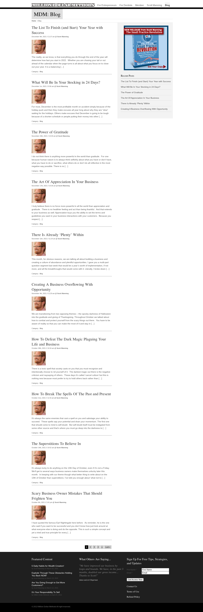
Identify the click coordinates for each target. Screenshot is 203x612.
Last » (107, 547)
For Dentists (125, 5)
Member (139, 5)
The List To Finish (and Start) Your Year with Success (146, 81)
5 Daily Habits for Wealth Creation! (48, 566)
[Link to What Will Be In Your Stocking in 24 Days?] (39, 104)
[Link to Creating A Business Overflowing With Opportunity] (39, 312)
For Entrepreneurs (107, 5)
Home (34, 21)
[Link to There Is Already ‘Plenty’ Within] (39, 257)
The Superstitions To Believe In (56, 443)
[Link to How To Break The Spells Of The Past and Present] (39, 416)
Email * (130, 573)
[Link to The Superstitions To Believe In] (39, 466)
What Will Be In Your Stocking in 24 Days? (66, 82)
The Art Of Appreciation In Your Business (65, 181)
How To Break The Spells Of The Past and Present (71, 393)
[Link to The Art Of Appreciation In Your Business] (39, 204)
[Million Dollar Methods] (63, 6)
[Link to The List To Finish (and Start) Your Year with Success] (39, 55)
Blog (167, 5)
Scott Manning (154, 5)
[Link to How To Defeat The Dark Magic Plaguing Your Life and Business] (39, 366)
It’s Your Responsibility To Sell (46, 592)
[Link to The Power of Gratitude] (39, 154)
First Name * (132, 570)
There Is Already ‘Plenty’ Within (58, 234)
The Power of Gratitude (50, 131)
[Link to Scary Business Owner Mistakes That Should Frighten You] (39, 520)
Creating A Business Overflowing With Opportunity (144, 109)
